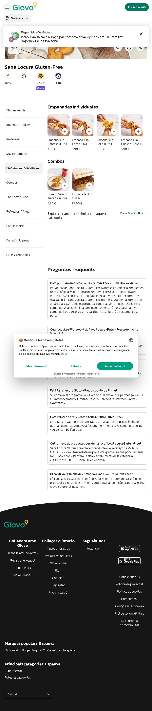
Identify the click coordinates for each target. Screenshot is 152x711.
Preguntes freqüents (58, 556)
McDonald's (12, 650)
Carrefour (53, 650)
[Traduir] (140, 47)
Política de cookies (129, 591)
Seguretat (58, 585)
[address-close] (141, 34)
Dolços (142, 213)
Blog (58, 570)
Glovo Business (22, 575)
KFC (42, 650)
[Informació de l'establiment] (129, 47)
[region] (97, 132)
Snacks (132, 213)
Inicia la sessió (58, 592)
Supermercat (13, 671)
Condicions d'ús (129, 577)
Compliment (129, 599)
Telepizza (69, 650)
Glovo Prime (58, 563)
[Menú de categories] (7, 7)
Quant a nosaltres (58, 548)
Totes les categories (18, 677)
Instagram (94, 548)
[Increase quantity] (65, 131)
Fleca (123, 213)
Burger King (29, 650)
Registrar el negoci (22, 560)
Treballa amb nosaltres (23, 553)
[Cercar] (118, 47)
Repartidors (23, 567)
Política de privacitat (129, 584)
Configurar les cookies (129, 606)
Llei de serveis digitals (129, 613)
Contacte (58, 578)
